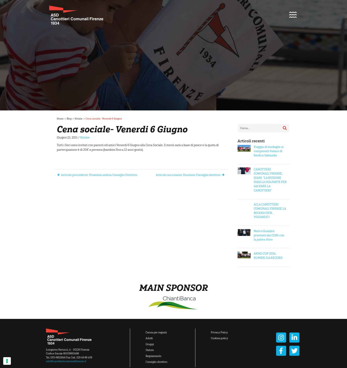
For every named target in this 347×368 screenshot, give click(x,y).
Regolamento (153, 356)
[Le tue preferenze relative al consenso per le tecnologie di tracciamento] (7, 361)
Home (60, 118)
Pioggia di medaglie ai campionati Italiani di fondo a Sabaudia (269, 151)
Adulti (149, 338)
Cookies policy (219, 338)
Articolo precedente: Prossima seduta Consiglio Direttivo (99, 175)
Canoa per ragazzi (156, 332)
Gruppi (150, 344)
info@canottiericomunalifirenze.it (66, 361)
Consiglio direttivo (156, 361)
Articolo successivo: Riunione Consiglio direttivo (188, 175)
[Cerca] (285, 128)
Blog (69, 118)
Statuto (150, 350)
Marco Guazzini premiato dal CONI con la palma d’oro (269, 235)
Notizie (78, 118)
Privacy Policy (219, 332)
